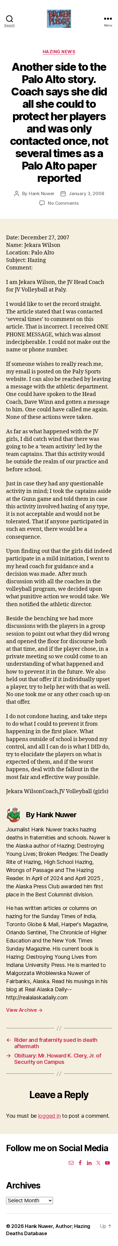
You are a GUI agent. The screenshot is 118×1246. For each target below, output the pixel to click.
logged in (49, 1116)
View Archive (24, 1010)
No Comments (63, 203)
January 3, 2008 (86, 193)
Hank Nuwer (41, 193)
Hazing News (59, 51)
